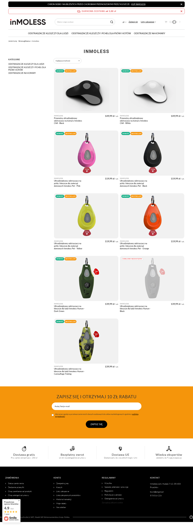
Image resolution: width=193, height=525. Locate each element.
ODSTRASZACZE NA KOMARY (149, 33)
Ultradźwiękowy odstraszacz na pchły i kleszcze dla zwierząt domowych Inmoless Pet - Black (133, 183)
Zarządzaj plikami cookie (112, 502)
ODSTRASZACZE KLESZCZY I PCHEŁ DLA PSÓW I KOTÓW (101, 33)
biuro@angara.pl (157, 492)
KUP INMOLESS (138, 4)
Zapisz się (96, 424)
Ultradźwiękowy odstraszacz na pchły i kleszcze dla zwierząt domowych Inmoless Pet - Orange (134, 246)
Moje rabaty (61, 503)
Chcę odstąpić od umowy (18, 495)
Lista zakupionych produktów (68, 495)
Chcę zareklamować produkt (20, 491)
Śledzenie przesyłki (16, 487)
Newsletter (61, 507)
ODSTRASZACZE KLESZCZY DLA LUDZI (48, 33)
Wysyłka (108, 483)
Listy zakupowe (147, 22)
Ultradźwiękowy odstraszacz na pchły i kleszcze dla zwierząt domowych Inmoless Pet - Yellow (68, 246)
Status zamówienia (16, 483)
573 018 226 (156, 495)
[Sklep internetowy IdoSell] (191, 517)
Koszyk (59, 487)
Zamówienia (12, 478)
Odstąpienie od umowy (114, 498)
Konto (57, 478)
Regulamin (108, 491)
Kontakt (11, 499)
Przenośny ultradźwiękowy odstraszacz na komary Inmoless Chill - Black (68, 120)
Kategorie (14, 59)
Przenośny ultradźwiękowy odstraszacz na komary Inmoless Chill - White (134, 120)
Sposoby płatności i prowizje (116, 487)
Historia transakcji (63, 499)
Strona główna (24, 41)
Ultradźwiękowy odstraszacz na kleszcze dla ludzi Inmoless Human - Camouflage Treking (69, 371)
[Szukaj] (111, 22)
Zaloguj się (133, 22)
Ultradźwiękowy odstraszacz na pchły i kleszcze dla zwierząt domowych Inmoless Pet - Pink (67, 183)
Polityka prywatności (113, 495)
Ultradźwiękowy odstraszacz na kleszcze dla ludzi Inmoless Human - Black (135, 308)
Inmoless (58, 116)
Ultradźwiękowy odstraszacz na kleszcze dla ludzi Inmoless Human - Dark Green (69, 308)
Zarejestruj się (62, 483)
